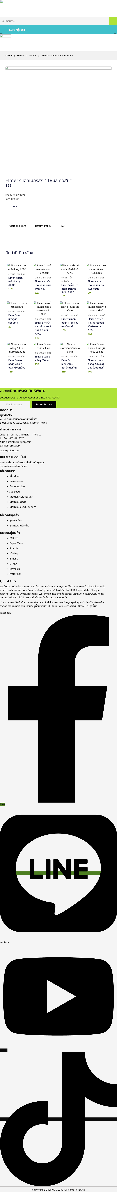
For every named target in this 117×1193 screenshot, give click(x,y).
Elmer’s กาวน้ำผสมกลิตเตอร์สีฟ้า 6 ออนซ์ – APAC (96, 324)
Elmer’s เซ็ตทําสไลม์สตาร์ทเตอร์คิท (69, 364)
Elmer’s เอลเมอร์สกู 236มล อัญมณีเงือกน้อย (16, 364)
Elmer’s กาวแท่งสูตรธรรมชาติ (14, 319)
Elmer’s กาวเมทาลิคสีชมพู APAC (15, 281)
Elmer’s (20, 55)
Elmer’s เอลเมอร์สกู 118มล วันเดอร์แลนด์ (69, 322)
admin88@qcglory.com (18, 442)
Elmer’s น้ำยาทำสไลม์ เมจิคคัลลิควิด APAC (69, 288)
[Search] (113, 21)
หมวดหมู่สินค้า (17, 30)
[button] (15, 206)
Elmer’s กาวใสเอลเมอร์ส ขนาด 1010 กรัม (43, 285)
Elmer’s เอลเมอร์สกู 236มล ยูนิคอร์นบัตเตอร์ (96, 364)
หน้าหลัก (8, 55)
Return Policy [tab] (43, 226)
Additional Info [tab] (17, 226)
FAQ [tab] (62, 226)
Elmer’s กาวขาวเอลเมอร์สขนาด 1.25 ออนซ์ (96, 285)
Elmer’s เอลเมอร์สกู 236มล (42, 358)
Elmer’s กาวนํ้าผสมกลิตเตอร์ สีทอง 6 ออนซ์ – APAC (43, 328)
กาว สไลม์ (33, 55)
